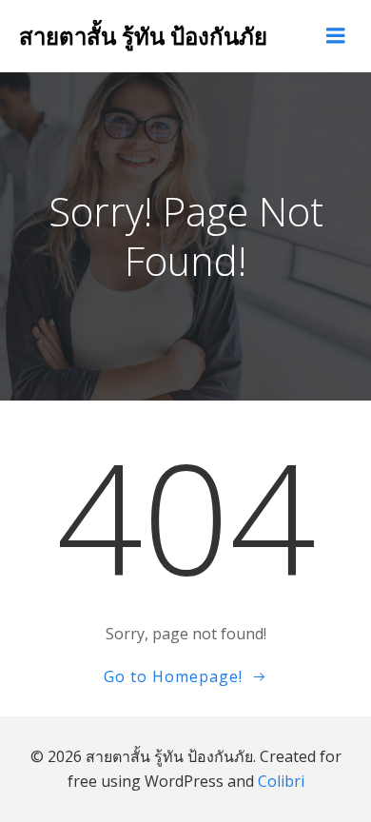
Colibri (281, 781)
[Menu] (336, 36)
